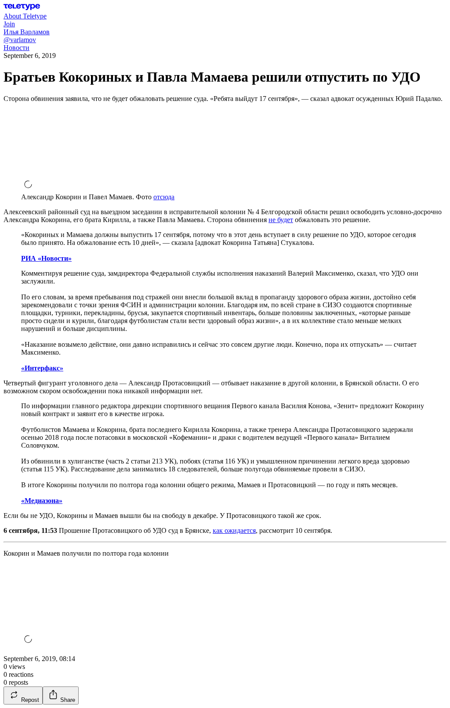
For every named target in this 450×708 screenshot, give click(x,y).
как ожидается (234, 530)
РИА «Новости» (46, 258)
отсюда (163, 197)
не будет (281, 219)
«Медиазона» (41, 500)
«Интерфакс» (42, 368)
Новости (16, 47)
